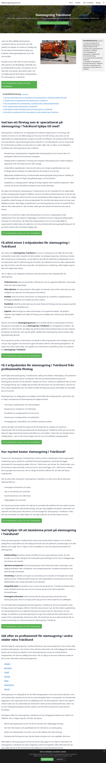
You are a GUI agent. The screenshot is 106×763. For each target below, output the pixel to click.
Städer (77, 2)
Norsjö (7, 689)
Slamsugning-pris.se (10, 2)
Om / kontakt (88, 2)
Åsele (6, 680)
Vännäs (7, 676)
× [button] (104, 751)
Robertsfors (9, 685)
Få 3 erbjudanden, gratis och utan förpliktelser (53, 23)
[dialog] (53, 756)
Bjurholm (8, 668)
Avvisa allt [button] (60, 759)
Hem (71, 2)
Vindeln (7, 664)
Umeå (6, 672)
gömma (25, 94)
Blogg (98, 2)
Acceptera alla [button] (47, 759)
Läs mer (70, 756)
